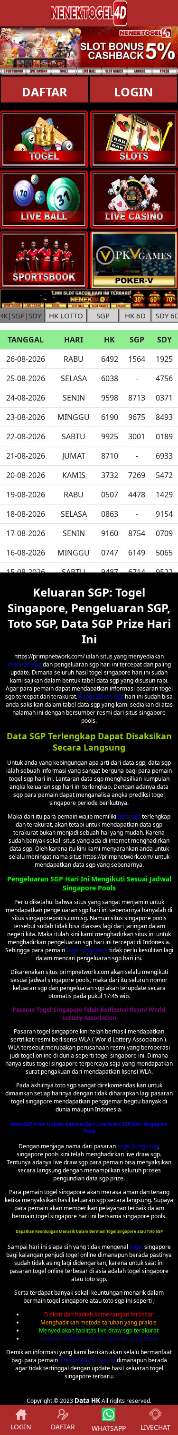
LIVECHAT (155, 1427)
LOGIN (20, 1426)
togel (136, 1247)
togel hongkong (137, 1146)
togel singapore (87, 950)
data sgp (129, 816)
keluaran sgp (24, 664)
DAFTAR (44, 92)
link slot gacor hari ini (87, 1360)
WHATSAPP (109, 1428)
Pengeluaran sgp (101, 696)
